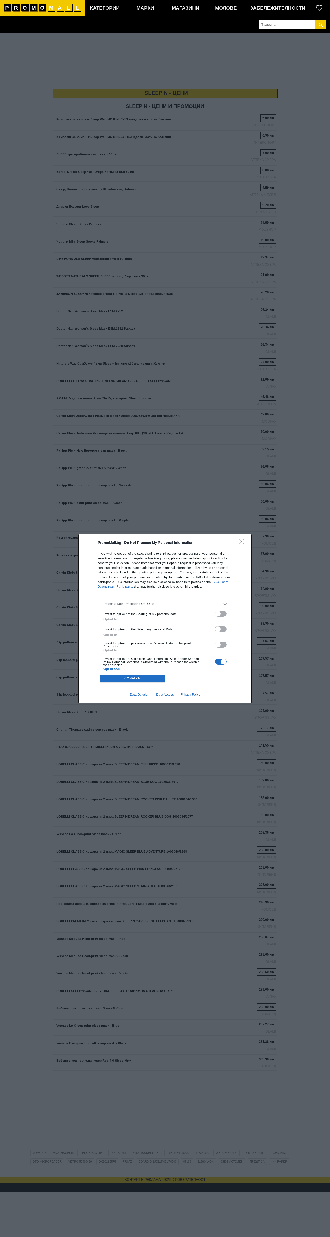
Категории (105, 8)
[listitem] (165, 603)
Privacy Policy (190, 694)
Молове (226, 8)
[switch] (221, 614)
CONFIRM (132, 678)
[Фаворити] (319, 8)
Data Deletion (139, 694)
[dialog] (165, 618)
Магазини (185, 8)
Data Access (165, 694)
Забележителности (277, 8)
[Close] (242, 543)
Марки (145, 8)
